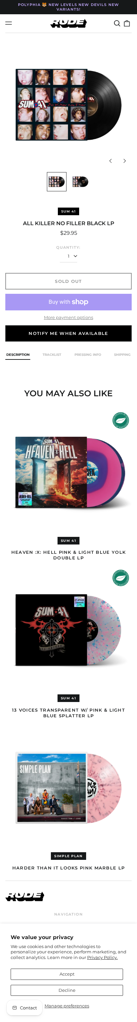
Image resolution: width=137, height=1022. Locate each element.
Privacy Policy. (102, 957)
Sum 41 (68, 211)
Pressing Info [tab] (87, 354)
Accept (67, 974)
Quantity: (68, 247)
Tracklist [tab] (52, 354)
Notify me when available (68, 333)
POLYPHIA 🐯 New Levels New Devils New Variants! (68, 7)
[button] (117, 23)
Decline (67, 990)
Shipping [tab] (122, 354)
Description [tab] (18, 354)
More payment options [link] (68, 317)
